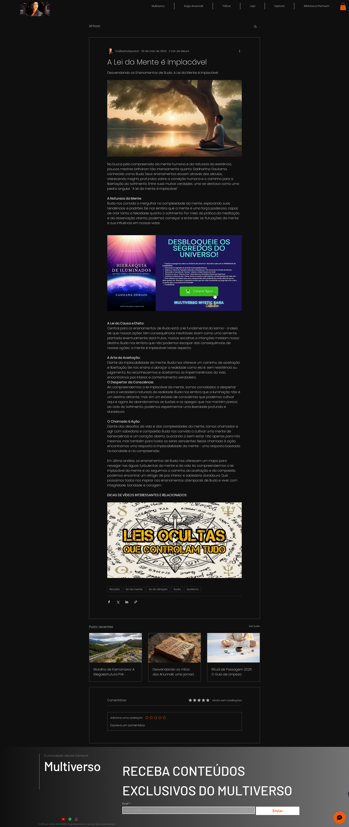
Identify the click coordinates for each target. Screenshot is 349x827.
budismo (193, 589)
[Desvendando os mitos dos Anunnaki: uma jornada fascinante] (174, 648)
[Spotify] (70, 819)
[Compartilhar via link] (135, 602)
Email (126, 803)
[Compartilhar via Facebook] (109, 602)
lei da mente (134, 589)
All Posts (94, 26)
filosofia (115, 589)
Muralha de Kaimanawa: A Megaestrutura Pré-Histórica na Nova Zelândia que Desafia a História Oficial (115, 672)
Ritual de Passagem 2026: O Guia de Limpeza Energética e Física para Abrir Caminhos (232, 672)
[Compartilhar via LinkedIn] (127, 602)
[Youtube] (63, 819)
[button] (279, 6)
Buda (177, 589)
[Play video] (174, 540)
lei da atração (158, 589)
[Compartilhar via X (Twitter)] (118, 602)
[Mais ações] (239, 51)
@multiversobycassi (105, 824)
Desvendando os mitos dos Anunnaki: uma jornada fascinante (174, 672)
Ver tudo (254, 626)
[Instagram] (76, 819)
